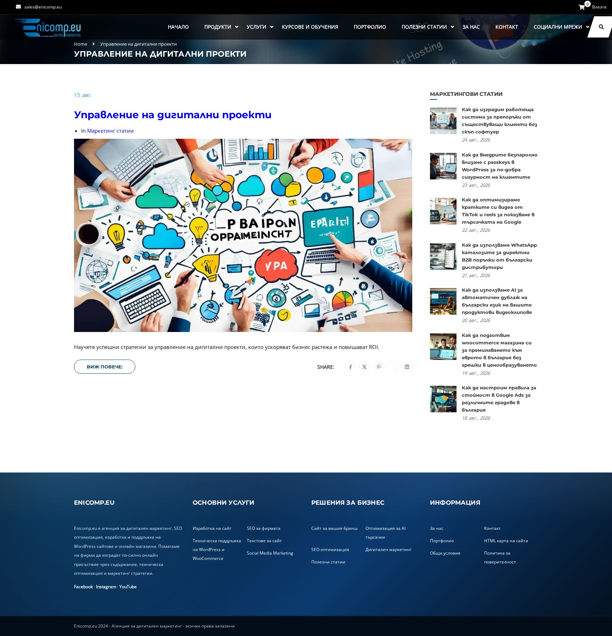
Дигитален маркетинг (389, 549)
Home (80, 44)
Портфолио (370, 26)
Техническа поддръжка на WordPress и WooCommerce (217, 549)
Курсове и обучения (310, 26)
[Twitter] (364, 367)
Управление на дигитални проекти (173, 115)
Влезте (599, 7)
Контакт (506, 26)
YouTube (128, 587)
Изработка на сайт (212, 528)
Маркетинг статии (110, 130)
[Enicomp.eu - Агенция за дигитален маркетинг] (48, 27)
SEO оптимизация (330, 549)
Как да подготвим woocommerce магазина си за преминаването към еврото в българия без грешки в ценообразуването (499, 350)
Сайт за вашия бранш (334, 528)
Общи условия (445, 553)
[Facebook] (350, 367)
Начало (178, 26)
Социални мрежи (558, 26)
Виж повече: (105, 366)
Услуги (256, 26)
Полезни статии (424, 26)
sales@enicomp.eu (43, 7)
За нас (471, 26)
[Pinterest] (379, 367)
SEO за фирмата (263, 528)
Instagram (106, 587)
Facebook (83, 587)
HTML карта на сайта (506, 541)
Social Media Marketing (270, 553)
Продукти (217, 26)
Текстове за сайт (264, 541)
